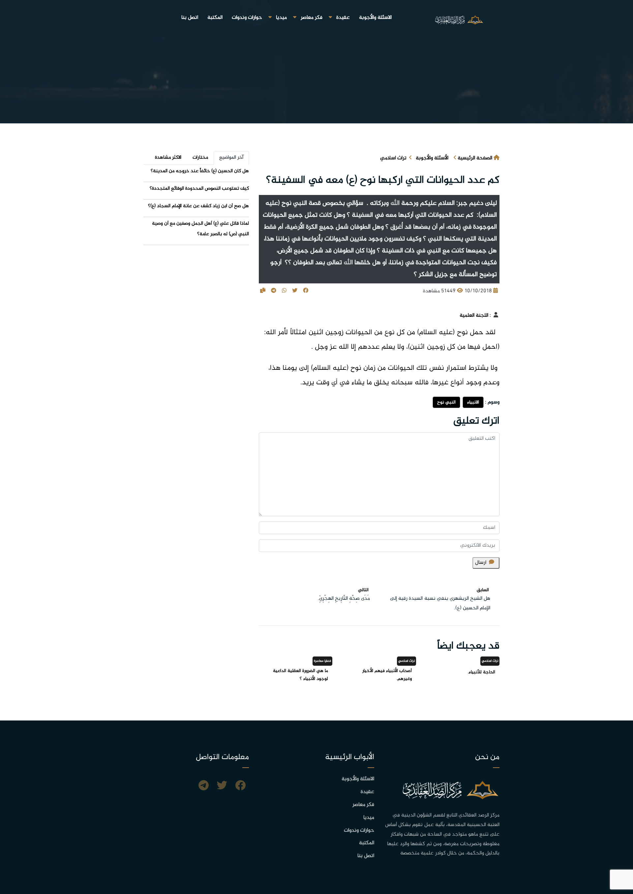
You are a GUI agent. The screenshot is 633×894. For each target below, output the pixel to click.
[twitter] (221, 786)
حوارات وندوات (247, 17)
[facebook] (240, 786)
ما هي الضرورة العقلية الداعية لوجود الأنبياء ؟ (300, 675)
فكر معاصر (311, 17)
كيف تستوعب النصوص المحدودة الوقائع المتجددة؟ (199, 188)
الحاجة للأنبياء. (481, 672)
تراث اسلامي (393, 158)
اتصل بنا (189, 17)
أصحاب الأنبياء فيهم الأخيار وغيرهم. (387, 675)
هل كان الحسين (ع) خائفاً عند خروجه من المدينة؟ (200, 171)
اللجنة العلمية (474, 315)
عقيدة (343, 17)
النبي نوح (446, 402)
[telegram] (203, 786)
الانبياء (473, 402)
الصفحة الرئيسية (475, 158)
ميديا (281, 17)
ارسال (480, 562)
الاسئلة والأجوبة (375, 17)
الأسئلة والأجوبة (432, 158)
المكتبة (215, 17)
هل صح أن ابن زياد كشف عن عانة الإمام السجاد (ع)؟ (198, 206)
